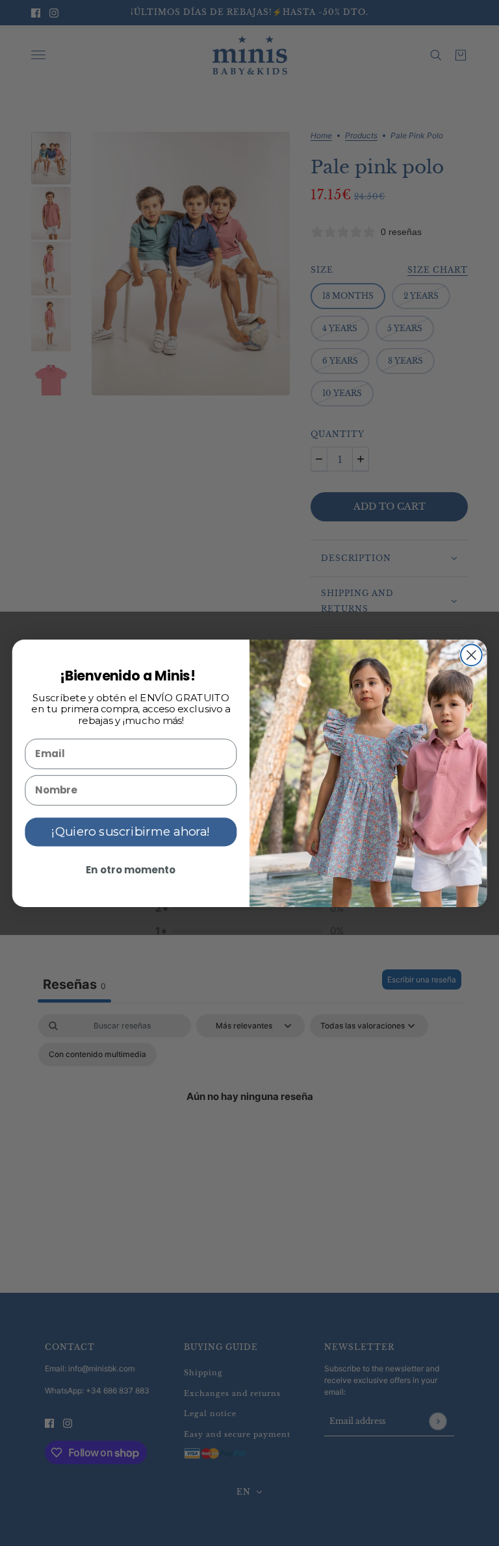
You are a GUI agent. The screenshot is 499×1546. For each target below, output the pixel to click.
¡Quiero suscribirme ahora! (130, 831)
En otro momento (131, 869)
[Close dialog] (471, 655)
